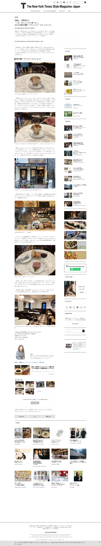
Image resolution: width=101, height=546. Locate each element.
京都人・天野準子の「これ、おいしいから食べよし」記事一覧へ (30, 362)
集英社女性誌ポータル (47, 528)
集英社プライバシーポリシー (60, 525)
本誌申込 (82, 292)
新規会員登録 (75, 323)
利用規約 (37, 525)
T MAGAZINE (55, 528)
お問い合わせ (69, 525)
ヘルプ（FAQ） (33, 526)
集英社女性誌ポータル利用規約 (46, 525)
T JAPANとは (31, 525)
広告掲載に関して (40, 527)
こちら (79, 348)
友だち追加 (35, 402)
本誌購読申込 (56, 527)
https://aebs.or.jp (75, 349)
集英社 (70, 527)
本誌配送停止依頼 (63, 527)
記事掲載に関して (48, 527)
